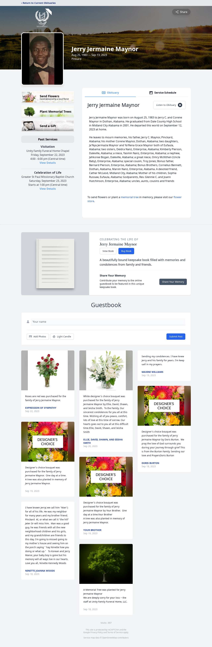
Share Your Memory (173, 281)
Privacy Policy (96, 632)
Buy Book (126, 251)
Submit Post (176, 336)
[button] (48, 370)
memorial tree (130, 197)
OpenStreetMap (109, 637)
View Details (48, 163)
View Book (108, 251)
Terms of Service (115, 632)
